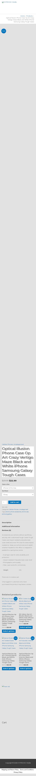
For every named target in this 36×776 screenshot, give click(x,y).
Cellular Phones (7, 444)
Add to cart (14, 502)
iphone (7, 511)
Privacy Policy (18, 772)
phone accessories (15, 511)
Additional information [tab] (11, 526)
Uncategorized (19, 444)
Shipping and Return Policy (10, 769)
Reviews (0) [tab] (6, 530)
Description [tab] (6, 522)
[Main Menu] (4, 11)
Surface (5, 491)
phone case (25, 511)
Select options (8, 631)
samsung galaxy (7, 514)
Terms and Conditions (27, 769)
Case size (6, 484)
